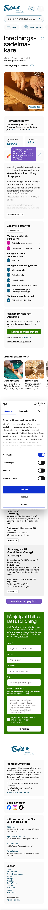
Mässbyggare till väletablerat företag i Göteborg (20, 552)
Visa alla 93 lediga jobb (22, 601)
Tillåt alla (24, 489)
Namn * (10, 643)
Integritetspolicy (13, 900)
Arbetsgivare (12, 872)
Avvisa (24, 504)
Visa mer (11, 540)
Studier (10, 876)
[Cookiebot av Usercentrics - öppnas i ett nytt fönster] (34, 404)
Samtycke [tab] (8, 411)
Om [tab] (39, 411)
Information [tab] (24, 411)
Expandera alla (13, 231)
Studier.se (26, 337)
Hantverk (24, 58)
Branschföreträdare (15, 874)
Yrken (14, 58)
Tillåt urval (24, 497)
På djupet (10, 878)
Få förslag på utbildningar (24, 331)
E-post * (10, 654)
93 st (14, 129)
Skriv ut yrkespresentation (16, 65)
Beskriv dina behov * (16, 688)
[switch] (41, 463)
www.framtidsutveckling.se (18, 792)
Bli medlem (11, 887)
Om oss (10, 885)
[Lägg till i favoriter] (42, 38)
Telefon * (11, 665)
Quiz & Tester (12, 883)
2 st (29, 129)
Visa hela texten (14, 214)
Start (6, 58)
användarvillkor (17, 722)
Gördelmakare (11, 380)
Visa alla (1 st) (34, 107)
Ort (8, 677)
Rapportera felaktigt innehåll (19, 341)
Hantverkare (31, 380)
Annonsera (11, 892)
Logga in (10, 890)
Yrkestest (10, 881)
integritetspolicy (18, 719)
